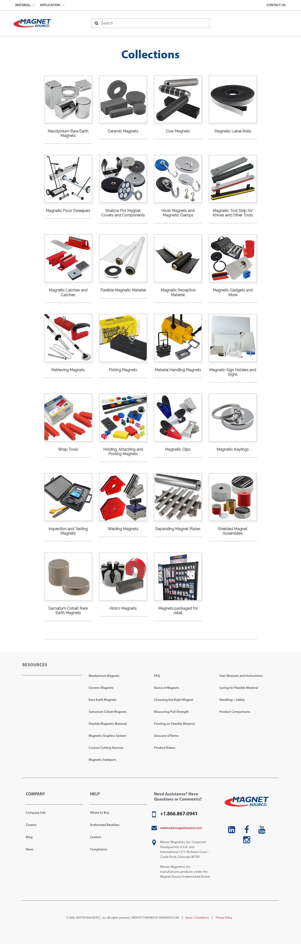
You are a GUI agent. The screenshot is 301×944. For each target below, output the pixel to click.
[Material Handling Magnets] (178, 338)
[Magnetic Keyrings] (233, 417)
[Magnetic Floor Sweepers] (68, 179)
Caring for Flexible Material (238, 688)
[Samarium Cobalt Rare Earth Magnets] (68, 576)
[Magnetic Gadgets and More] (233, 258)
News (29, 849)
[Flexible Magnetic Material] (123, 258)
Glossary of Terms (166, 736)
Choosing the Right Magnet (173, 700)
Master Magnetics (88, 917)
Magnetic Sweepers (102, 760)
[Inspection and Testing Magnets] (68, 497)
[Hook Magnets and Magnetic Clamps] (178, 179)
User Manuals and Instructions (241, 676)
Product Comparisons (234, 712)
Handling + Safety (232, 700)
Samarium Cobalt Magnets (108, 712)
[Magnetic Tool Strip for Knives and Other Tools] (233, 179)
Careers (31, 825)
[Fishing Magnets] (123, 338)
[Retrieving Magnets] (68, 338)
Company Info (36, 813)
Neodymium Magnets (104, 676)
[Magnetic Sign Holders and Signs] (233, 338)
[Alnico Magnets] (123, 576)
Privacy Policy (223, 917)
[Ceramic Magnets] (123, 99)
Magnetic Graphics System (107, 736)
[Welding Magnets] (123, 497)
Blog (29, 837)
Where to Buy (99, 813)
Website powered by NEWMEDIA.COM (155, 917)
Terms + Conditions (197, 917)
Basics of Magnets (166, 688)
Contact (95, 837)
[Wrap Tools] (68, 417)
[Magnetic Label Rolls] (233, 99)
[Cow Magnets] (178, 99)
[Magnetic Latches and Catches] (68, 258)
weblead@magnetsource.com (181, 828)
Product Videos (164, 748)
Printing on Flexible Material (174, 724)
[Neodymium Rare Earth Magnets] (68, 99)
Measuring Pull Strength (171, 712)
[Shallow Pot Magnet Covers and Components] (123, 179)
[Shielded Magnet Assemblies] (233, 497)
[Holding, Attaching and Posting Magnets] (123, 417)
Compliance (98, 849)
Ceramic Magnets (101, 688)
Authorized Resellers (104, 825)
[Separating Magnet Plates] (178, 497)
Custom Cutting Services (106, 748)
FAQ (157, 676)
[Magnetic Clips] (178, 417)
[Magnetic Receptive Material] (178, 258)
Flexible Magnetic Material (108, 724)
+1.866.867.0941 (179, 814)
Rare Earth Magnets (102, 700)
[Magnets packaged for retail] (178, 576)
